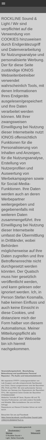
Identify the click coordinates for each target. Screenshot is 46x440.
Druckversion (14, 430)
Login (38, 430)
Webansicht (35, 433)
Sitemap (9, 433)
